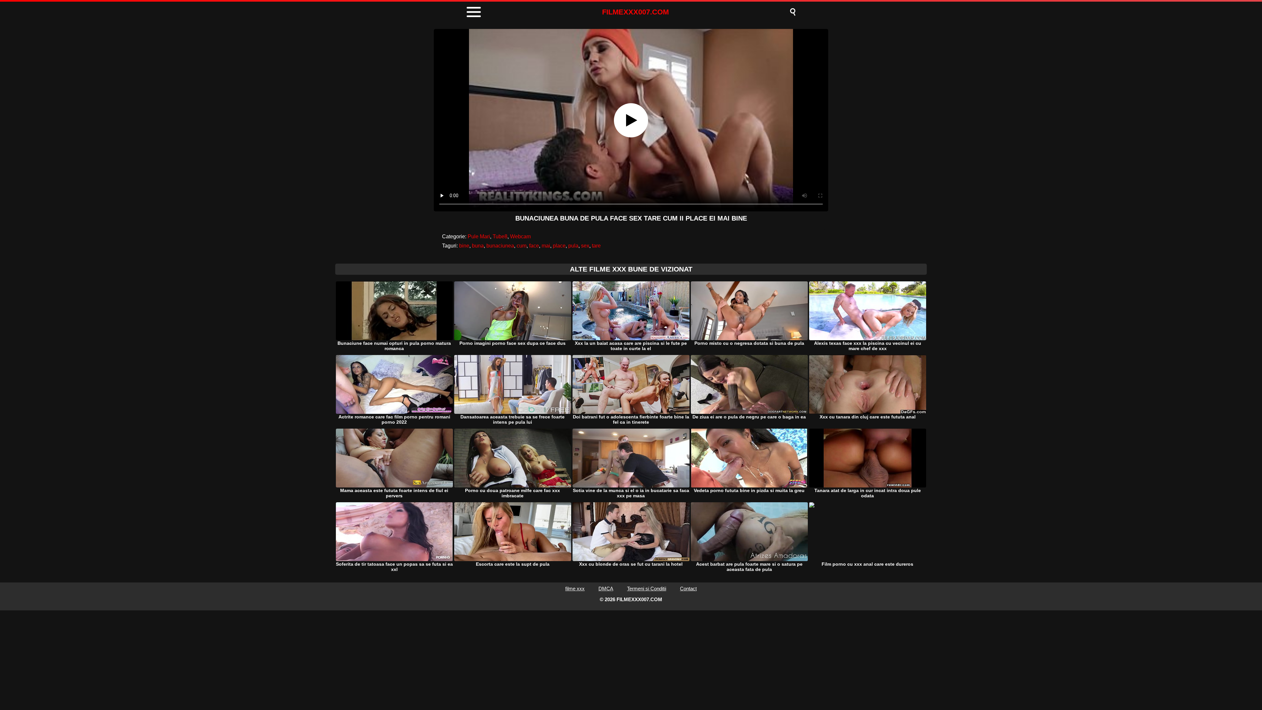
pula (573, 245)
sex (585, 245)
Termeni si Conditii (646, 588)
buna (478, 245)
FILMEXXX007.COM (635, 12)
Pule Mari (479, 236)
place (559, 245)
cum (521, 245)
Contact (688, 588)
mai (546, 245)
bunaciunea (500, 245)
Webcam (520, 236)
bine (464, 245)
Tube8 (500, 236)
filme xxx (575, 588)
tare (596, 245)
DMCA (605, 588)
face (534, 245)
